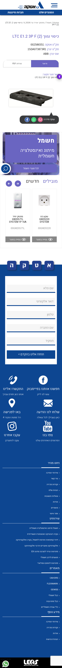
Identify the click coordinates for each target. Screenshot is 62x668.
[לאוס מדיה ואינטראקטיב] (31, 662)
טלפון (50, 314)
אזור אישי (54, 513)
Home (56, 22)
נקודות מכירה (52, 484)
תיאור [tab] (44, 63)
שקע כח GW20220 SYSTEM (44, 219)
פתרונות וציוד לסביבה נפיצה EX (44, 551)
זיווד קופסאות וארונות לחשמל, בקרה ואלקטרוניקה (37, 539)
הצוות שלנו (53, 490)
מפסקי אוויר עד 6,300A (34, 22)
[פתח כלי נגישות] (59, 76)
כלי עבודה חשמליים (49, 607)
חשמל (48, 22)
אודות (55, 501)
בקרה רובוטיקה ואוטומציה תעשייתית (42, 534)
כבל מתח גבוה (52, 601)
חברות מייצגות (15, 12)
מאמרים (54, 507)
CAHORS (54, 577)
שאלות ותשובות (51, 496)
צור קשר (54, 478)
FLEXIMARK (52, 583)
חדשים (32, 181)
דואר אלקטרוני (45, 301)
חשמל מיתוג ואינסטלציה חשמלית (43, 528)
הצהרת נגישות (52, 639)
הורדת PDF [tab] (17, 63)
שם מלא (48, 288)
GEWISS (54, 589)
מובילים (50, 181)
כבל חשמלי (53, 595)
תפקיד (49, 341)
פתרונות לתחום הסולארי (47, 563)
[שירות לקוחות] (5, 664)
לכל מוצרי (31, 168)
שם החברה (47, 327)
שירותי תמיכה (52, 472)
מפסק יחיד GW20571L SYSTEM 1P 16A (17, 219)
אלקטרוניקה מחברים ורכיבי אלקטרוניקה (41, 545)
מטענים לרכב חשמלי (49, 557)
